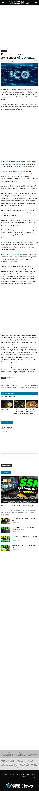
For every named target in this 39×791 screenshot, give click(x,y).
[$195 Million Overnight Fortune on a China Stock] (5, 548)
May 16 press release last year (12, 254)
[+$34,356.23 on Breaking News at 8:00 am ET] (5, 539)
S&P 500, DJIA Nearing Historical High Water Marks (29, 386)
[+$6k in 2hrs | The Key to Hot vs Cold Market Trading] (5, 521)
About (6, 774)
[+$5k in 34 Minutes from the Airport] (19, 489)
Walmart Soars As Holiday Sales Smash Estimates (9, 386)
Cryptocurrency (11, 377)
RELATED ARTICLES (8, 394)
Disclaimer (20, 774)
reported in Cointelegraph (13, 164)
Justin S (4, 61)
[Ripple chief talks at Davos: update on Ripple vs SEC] (32, 404)
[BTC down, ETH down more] (7, 404)
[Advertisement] (19, 26)
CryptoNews (4, 51)
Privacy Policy (17, 753)
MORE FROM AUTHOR (8, 396)
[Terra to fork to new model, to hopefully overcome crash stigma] (19, 404)
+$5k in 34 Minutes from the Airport (18, 505)
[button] (36, 2)
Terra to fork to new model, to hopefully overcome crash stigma (19, 411)
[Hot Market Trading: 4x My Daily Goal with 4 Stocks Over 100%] (5, 530)
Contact (12, 774)
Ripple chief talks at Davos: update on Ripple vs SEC (31, 411)
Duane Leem (4, 508)
